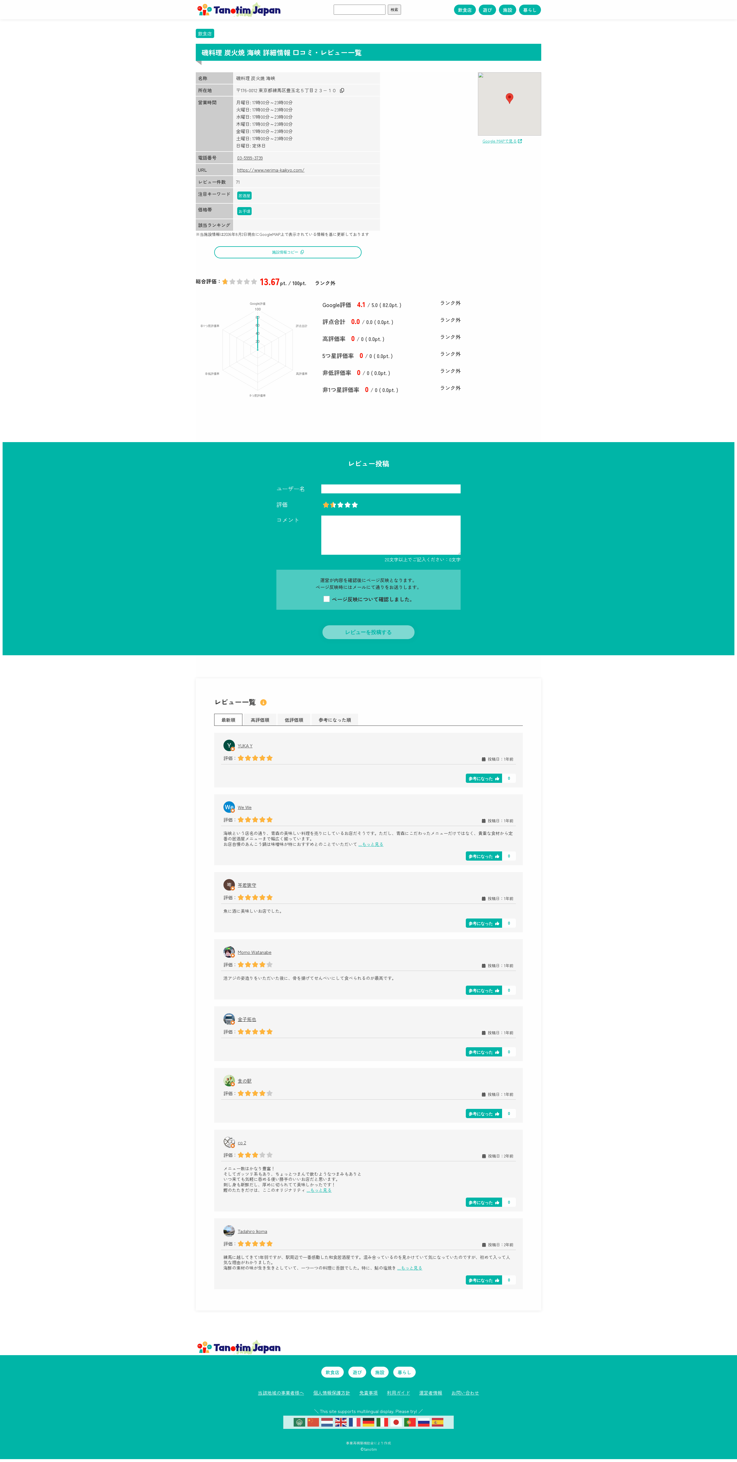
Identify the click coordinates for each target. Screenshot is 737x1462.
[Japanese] (396, 1421)
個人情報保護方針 (331, 1392)
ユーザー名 (290, 488)
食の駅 (245, 1080)
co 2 (242, 1142)
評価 (282, 504)
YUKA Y (245, 745)
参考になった (481, 778)
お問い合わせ (465, 1392)
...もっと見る (370, 844)
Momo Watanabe (254, 951)
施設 (507, 9)
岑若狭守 (247, 884)
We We (245, 807)
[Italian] (382, 1421)
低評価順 (294, 719)
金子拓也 (247, 1019)
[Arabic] (299, 1421)
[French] (355, 1421)
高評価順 (260, 719)
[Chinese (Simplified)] (313, 1421)
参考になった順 (335, 719)
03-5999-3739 (250, 157)
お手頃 (244, 211)
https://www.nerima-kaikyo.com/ (271, 169)
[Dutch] (327, 1421)
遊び (487, 9)
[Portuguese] (410, 1421)
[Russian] (424, 1421)
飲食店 (465, 9)
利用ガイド (398, 1392)
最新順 (228, 719)
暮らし (530, 9)
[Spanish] (438, 1421)
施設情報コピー (285, 252)
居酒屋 (244, 195)
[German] (368, 1421)
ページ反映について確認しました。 (372, 599)
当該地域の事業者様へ (281, 1392)
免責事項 (368, 1392)
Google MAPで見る (500, 141)
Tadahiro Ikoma (252, 1231)
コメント (287, 520)
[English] (341, 1421)
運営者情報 (430, 1392)
